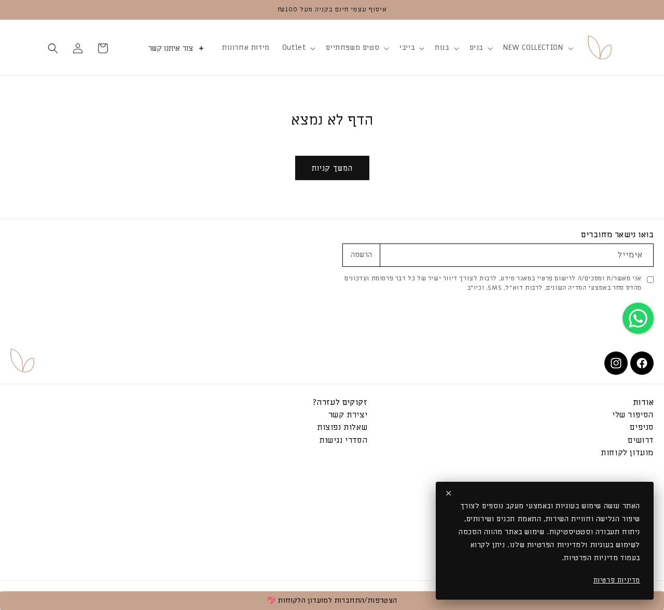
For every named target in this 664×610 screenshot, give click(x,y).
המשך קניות (332, 168)
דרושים (641, 440)
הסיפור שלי (633, 415)
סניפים (642, 427)
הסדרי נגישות (343, 440)
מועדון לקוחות (627, 452)
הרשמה (361, 255)
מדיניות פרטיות (616, 580)
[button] (537, 48)
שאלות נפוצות (342, 427)
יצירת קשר (347, 415)
